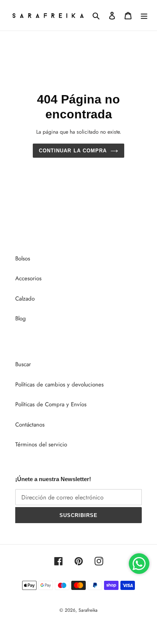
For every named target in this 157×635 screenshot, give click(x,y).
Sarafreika (88, 610)
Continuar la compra (73, 150)
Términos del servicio (41, 444)
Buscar (23, 364)
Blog (20, 318)
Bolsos (22, 258)
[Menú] (144, 15)
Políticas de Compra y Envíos (51, 404)
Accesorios (28, 278)
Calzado (25, 298)
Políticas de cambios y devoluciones (59, 384)
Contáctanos (30, 424)
